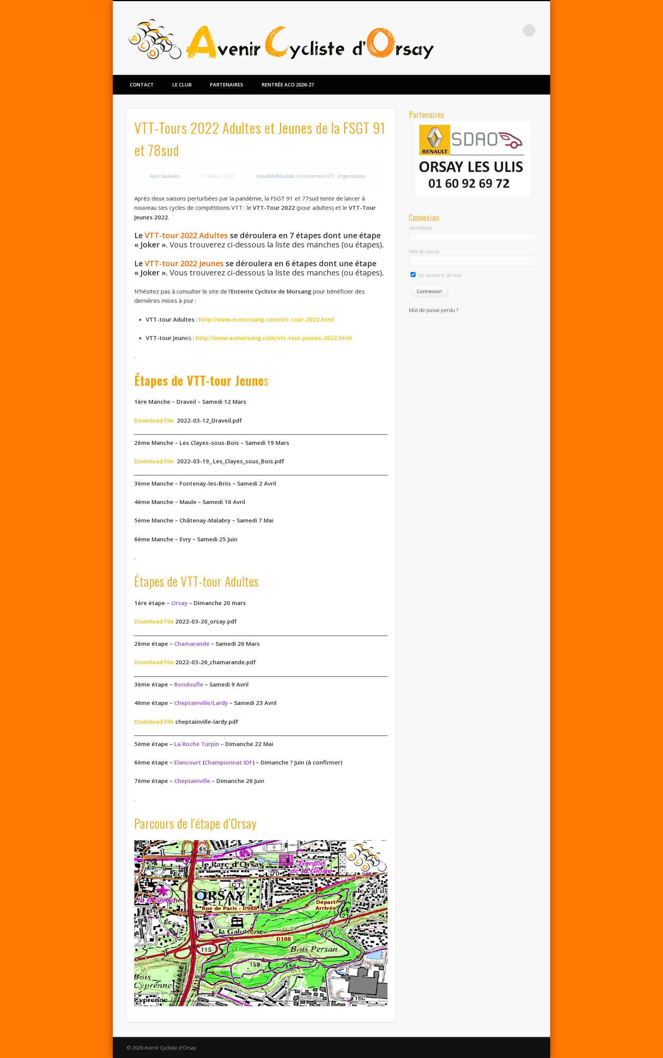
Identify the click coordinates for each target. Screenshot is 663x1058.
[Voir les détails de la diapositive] (472, 159)
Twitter (513, 30)
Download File (154, 662)
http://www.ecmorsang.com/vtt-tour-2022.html (266, 319)
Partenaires (226, 84)
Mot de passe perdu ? (433, 310)
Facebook (497, 30)
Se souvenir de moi (439, 275)
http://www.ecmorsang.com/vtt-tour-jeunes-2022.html (274, 338)
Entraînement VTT (316, 176)
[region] (472, 159)
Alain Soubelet (164, 176)
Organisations (351, 176)
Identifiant (420, 227)
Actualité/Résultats (276, 176)
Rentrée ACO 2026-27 (288, 84)
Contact (142, 84)
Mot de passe (424, 251)
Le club (181, 84)
